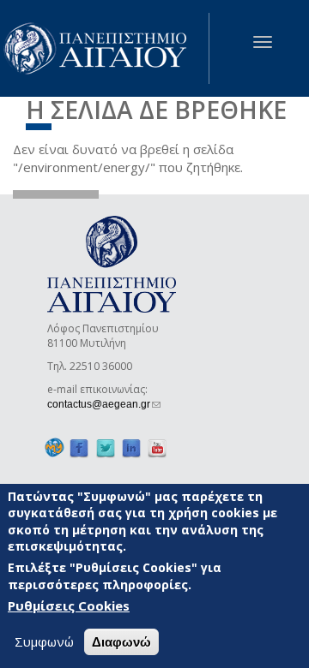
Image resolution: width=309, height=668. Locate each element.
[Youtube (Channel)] (157, 447)
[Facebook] (79, 447)
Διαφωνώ (121, 642)
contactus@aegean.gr (104, 404)
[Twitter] (105, 447)
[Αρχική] (104, 48)
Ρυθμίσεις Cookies (69, 605)
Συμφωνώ (44, 641)
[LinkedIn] (131, 447)
